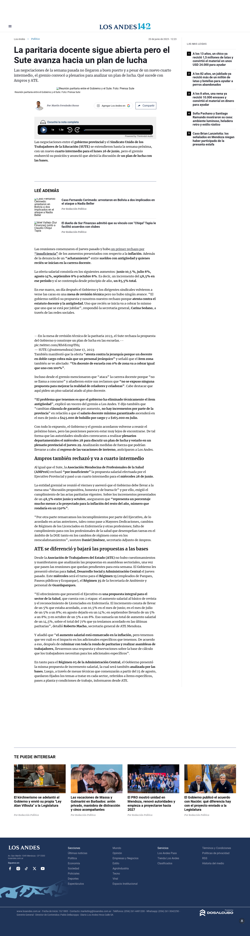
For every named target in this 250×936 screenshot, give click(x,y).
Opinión (117, 853)
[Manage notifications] (242, 921)
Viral (115, 878)
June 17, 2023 (84, 350)
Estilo (116, 863)
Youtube (43, 868)
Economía (74, 863)
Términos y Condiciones (216, 848)
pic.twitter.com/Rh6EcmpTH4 (57, 345)
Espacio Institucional (125, 883)
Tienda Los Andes (168, 858)
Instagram (18, 868)
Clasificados (164, 863)
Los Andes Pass (167, 853)
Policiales (73, 873)
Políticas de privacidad (215, 853)
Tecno (116, 873)
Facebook (10, 868)
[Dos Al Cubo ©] (216, 915)
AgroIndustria (121, 868)
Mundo (117, 848)
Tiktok (26, 868)
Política (35, 38)
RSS (204, 858)
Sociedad (73, 868)
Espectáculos (76, 883)
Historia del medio (213, 863)
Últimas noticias (77, 853)
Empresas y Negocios (125, 858)
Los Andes (19, 39)
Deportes (73, 878)
